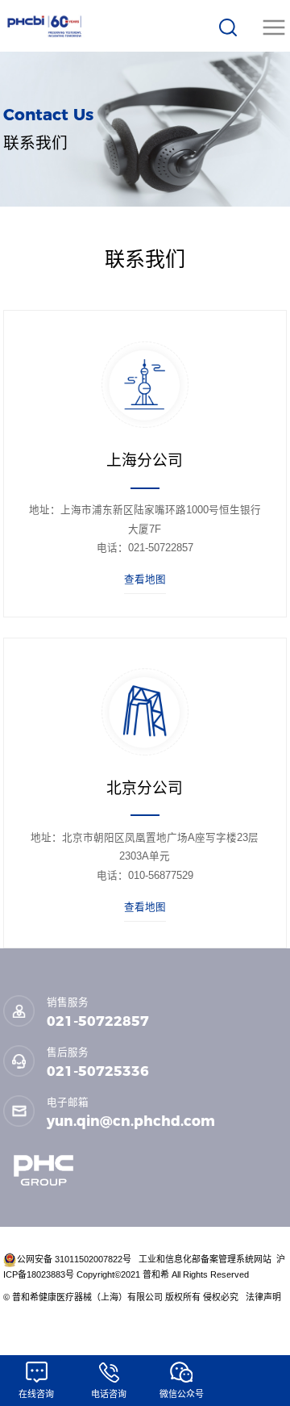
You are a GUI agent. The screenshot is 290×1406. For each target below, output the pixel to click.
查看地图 (145, 579)
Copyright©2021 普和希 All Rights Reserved (164, 1274)
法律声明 (265, 1297)
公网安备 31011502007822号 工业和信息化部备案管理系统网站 (145, 1259)
